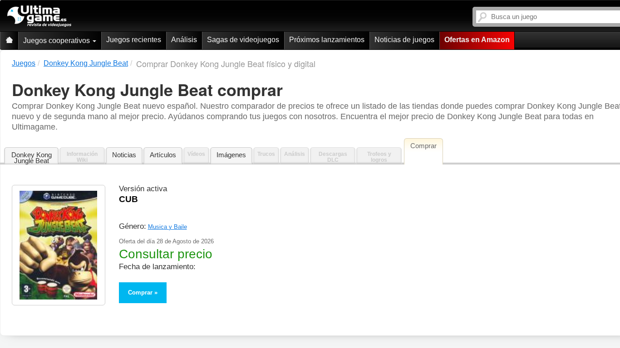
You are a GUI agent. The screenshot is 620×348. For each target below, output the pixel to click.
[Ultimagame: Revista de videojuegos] (9, 40)
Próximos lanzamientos (326, 40)
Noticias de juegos (404, 40)
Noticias (124, 155)
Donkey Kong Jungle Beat (31, 157)
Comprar (140, 292)
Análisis (184, 40)
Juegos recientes (133, 40)
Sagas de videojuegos (243, 40)
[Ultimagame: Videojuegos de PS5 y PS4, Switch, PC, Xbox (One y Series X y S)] (39, 16)
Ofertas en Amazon (477, 40)
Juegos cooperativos (57, 40)
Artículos (163, 155)
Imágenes (231, 155)
